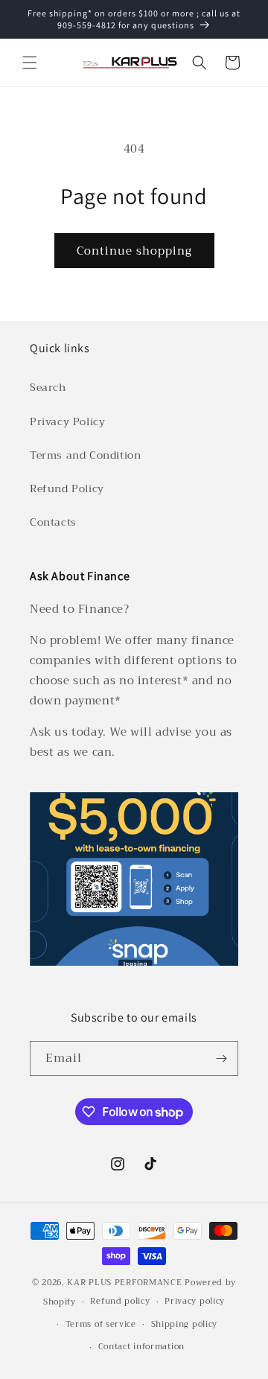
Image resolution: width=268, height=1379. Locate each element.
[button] (29, 62)
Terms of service (101, 1324)
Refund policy (120, 1301)
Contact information (141, 1347)
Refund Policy (67, 488)
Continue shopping (134, 251)
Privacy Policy (67, 421)
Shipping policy (184, 1324)
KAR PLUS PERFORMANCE (124, 1283)
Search (48, 387)
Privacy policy (195, 1301)
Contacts (53, 522)
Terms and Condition (85, 455)
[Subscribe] (221, 1058)
